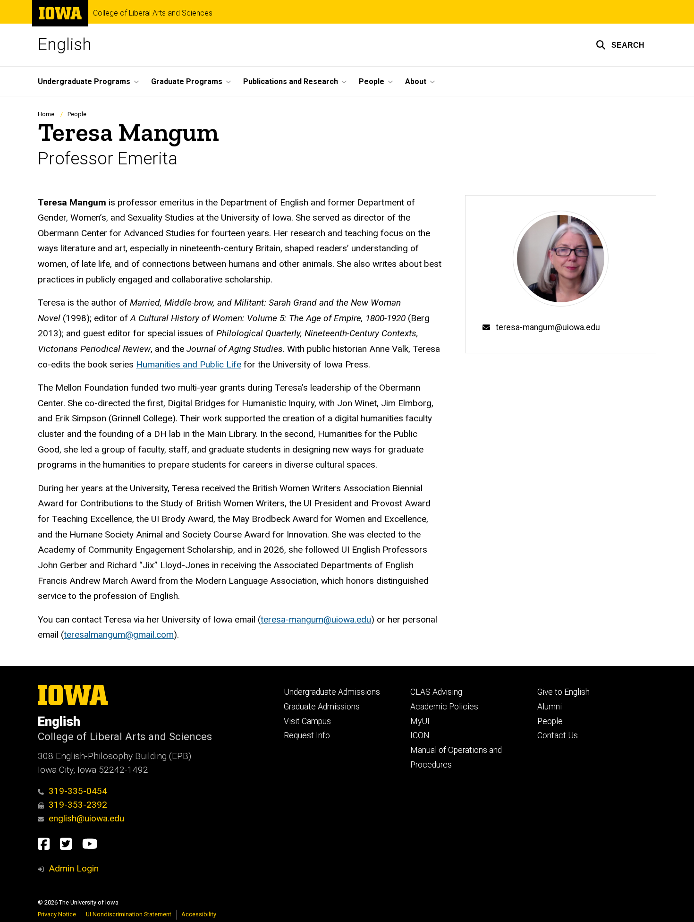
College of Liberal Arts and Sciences (152, 13)
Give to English (563, 692)
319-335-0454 (78, 790)
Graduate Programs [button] (186, 81)
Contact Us (557, 735)
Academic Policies (444, 706)
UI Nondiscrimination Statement (128, 914)
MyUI (420, 721)
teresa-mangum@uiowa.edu (548, 327)
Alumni (549, 706)
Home (46, 114)
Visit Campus (307, 721)
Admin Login (74, 868)
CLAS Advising (436, 692)
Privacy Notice (57, 914)
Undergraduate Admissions (332, 692)
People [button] (371, 81)
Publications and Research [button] (290, 81)
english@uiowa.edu (86, 818)
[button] (620, 45)
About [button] (415, 81)
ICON (420, 735)
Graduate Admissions (322, 706)
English (65, 44)
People (77, 114)
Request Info (307, 735)
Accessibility (198, 914)
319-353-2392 (78, 804)
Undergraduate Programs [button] (84, 81)
